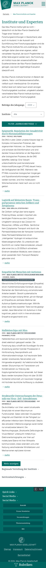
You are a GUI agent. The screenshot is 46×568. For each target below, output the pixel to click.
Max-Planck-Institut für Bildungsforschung (25, 275)
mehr (7, 191)
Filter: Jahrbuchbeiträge (21, 124)
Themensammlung (23, 523)
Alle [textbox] (15, 114)
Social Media (9, 496)
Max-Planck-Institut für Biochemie (21, 333)
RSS (23, 529)
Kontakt (23, 505)
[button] (11, 463)
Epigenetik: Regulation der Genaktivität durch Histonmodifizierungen (22, 132)
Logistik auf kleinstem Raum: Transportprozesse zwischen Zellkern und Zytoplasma (21, 203)
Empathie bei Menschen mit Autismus (21, 272)
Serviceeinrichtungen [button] (13, 477)
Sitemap (7, 549)
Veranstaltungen (23, 517)
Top (41, 489)
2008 (30, 105)
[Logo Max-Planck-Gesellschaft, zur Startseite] (19, 5)
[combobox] (28, 114)
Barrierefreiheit (24, 555)
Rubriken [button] (25, 565)
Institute (6, 114)
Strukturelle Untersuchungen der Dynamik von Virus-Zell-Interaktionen (22, 397)
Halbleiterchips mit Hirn (14, 330)
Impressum (18, 549)
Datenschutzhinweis (33, 549)
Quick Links (8, 492)
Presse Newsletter (23, 511)
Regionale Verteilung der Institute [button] (19, 469)
